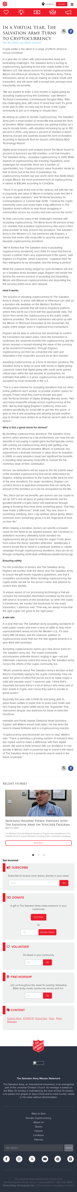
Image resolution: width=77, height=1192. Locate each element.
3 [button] (44, 855)
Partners (38, 1139)
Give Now (38, 917)
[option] (38, 818)
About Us (38, 1122)
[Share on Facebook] (70, 31)
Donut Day (41, 1018)
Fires (51, 1018)
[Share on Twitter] (63, 31)
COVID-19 (28, 1018)
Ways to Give (39, 1113)
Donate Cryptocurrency (38, 1118)
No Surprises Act (26, 1185)
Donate (61, 4)
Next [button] (11, 820)
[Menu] (71, 4)
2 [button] (38, 855)
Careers (38, 1130)
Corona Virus (14, 1018)
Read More (38, 843)
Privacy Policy (9, 1185)
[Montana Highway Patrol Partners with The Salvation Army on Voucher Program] (38, 803)
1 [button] (33, 855)
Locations (49, 4)
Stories (38, 1126)
